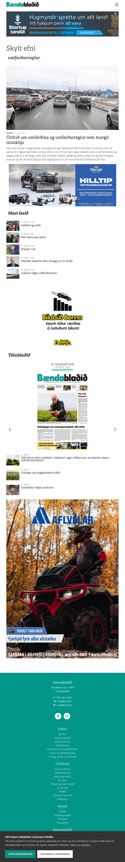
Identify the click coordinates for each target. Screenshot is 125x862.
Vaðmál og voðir (31, 225)
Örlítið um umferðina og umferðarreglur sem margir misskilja (57, 140)
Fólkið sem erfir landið (62, 784)
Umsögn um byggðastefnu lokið (40, 472)
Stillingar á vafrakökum (55, 854)
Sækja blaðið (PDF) (62, 369)
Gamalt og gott (62, 738)
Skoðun (63, 734)
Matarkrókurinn (62, 773)
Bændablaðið (62, 830)
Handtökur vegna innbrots (37, 487)
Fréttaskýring (62, 745)
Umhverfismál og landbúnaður (63, 749)
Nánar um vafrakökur (80, 845)
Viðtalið (63, 791)
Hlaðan (62, 811)
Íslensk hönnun (62, 769)
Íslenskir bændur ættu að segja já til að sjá (47, 261)
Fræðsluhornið (62, 741)
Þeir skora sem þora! (33, 237)
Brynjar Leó (28, 249)
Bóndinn (62, 780)
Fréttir (9, 133)
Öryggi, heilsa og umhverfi (62, 756)
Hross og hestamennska (62, 753)
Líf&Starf (62, 764)
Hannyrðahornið (62, 776)
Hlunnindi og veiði (62, 795)
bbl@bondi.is (64, 701)
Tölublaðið (19, 355)
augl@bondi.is (64, 705)
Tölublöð (62, 819)
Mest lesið (18, 213)
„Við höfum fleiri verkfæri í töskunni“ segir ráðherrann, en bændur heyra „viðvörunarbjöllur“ (65, 459)
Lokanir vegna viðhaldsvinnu (39, 273)
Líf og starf (62, 788)
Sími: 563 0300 (64, 697)
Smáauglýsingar (62, 815)
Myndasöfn (62, 822)
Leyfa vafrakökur (20, 854)
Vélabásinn (62, 799)
